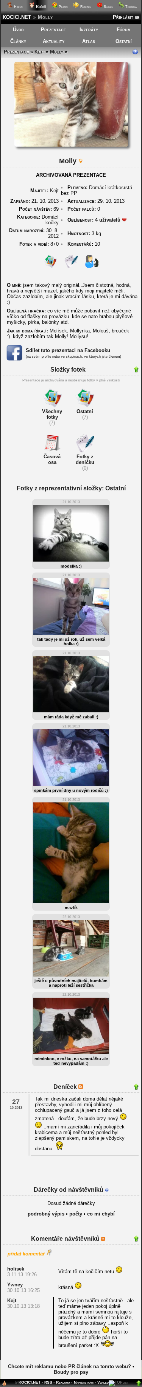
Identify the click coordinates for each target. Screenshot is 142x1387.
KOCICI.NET (17, 17)
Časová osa (52, 459)
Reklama (63, 1382)
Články (18, 41)
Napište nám (84, 1382)
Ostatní (123, 41)
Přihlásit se (126, 17)
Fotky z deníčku (85, 459)
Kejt (39, 52)
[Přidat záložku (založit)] (4, 1385)
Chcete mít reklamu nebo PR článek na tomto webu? (69, 1366)
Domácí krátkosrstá (110, 187)
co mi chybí (101, 1214)
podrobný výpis (46, 1214)
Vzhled (103, 1382)
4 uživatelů (107, 220)
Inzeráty (89, 29)
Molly (56, 52)
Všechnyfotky (52, 414)
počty (75, 1214)
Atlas (88, 41)
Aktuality (53, 41)
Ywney (15, 1284)
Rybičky (85, 7)
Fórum (124, 29)
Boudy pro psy (71, 1372)
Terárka (130, 7)
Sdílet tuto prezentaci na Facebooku (68, 350)
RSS (48, 1382)
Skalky (108, 7)
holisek (15, 1269)
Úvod (18, 29)
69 (39, 209)
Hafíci (18, 7)
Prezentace (53, 29)
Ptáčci (63, 7)
